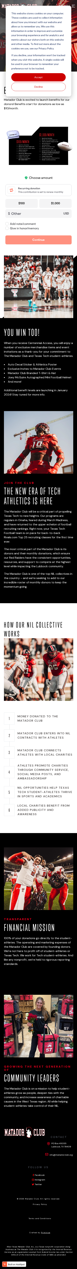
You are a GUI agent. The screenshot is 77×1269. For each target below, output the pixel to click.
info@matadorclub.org (61, 1154)
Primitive (45, 1232)
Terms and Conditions (40, 1218)
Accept (38, 77)
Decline (38, 86)
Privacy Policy (46, 48)
